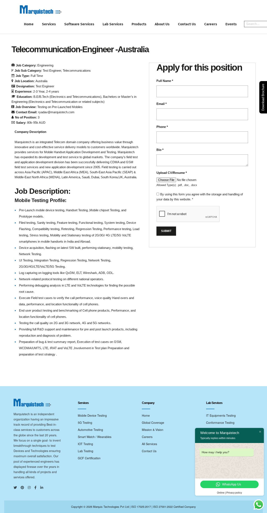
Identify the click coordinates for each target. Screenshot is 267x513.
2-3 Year (38, 91)
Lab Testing (85, 451)
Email (161, 104)
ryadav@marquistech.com (56, 112)
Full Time (37, 76)
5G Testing (85, 422)
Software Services (79, 24)
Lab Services (113, 24)
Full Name (164, 81)
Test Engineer (52, 70)
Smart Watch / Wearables (94, 437)
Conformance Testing (220, 422)
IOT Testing (85, 444)
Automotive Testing (90, 430)
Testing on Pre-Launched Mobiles (60, 107)
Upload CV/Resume (171, 172)
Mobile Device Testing (92, 415)
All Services (149, 444)
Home (29, 24)
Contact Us (187, 24)
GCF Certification (89, 458)
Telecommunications (77, 70)
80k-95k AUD (36, 122)
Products (139, 24)
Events (231, 24)
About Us (162, 24)
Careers (210, 24)
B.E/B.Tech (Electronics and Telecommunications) (67, 96)
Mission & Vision (152, 430)
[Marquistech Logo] (41, 9)
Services (49, 24)
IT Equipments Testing (221, 415)
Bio (160, 149)
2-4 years (52, 91)
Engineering (45, 65)
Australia (41, 81)
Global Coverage (153, 422)
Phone (162, 127)
